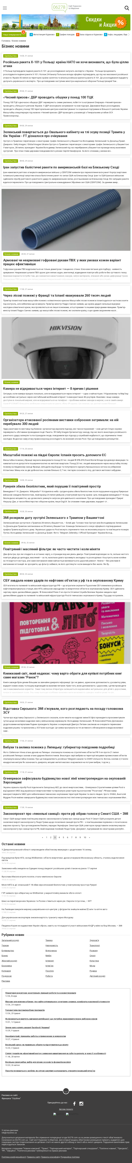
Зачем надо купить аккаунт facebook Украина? (27, 1027)
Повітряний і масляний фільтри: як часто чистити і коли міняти (51, 549)
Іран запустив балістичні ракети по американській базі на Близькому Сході (61, 167)
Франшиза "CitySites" (11, 1098)
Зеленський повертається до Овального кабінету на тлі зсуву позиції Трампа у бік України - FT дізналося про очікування (64, 134)
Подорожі (7, 976)
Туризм (5, 945)
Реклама (6, 981)
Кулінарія (6, 971)
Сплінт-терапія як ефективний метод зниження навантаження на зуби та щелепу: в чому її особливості (55, 1053)
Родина (93, 971)
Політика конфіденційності (14, 1157)
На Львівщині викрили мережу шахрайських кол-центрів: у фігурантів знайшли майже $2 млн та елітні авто (54, 909)
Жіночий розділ (9, 961)
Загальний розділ (10, 940)
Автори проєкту (66, 1109)
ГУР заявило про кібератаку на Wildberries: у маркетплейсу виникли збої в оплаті (41, 893)
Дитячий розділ (97, 976)
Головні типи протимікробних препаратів (25, 1010)
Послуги (50, 971)
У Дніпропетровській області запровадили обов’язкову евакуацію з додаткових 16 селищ (46, 849)
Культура (94, 961)
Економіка (7, 966)
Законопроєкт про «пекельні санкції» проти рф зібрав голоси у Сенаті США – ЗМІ (65, 814)
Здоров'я (94, 940)
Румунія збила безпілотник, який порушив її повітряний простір (52, 486)
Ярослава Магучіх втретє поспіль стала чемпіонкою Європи (31, 876)
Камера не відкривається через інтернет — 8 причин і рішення (50, 389)
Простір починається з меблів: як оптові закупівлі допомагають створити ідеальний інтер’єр (50, 1071)
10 (85, 837)
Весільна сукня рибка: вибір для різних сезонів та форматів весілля (38, 1062)
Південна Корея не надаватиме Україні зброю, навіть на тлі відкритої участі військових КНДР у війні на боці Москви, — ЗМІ (62, 925)
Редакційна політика (70, 1157)
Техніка (49, 940)
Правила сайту (33, 1157)
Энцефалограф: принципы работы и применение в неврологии (35, 1036)
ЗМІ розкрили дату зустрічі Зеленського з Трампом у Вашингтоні (53, 518)
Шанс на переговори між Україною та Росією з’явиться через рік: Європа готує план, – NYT (47, 901)
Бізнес (5, 955)
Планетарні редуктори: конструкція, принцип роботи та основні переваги (40, 993)
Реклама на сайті (10, 1095)
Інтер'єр (49, 966)
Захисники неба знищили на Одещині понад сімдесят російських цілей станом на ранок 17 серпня (49, 868)
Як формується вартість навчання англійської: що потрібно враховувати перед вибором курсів (51, 1019)
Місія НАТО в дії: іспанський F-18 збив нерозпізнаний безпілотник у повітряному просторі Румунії (49, 885)
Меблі (48, 955)
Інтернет (50, 961)
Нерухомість (52, 945)
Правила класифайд (50, 1157)
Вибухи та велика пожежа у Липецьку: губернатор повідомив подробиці (59, 747)
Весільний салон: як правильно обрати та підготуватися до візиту (36, 1045)
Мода (92, 966)
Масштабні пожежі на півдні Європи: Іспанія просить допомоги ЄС (54, 455)
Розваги (94, 950)
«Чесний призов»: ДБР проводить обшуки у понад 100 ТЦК (48, 97)
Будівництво (8, 950)
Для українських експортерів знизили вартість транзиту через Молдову (37, 917)
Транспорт (95, 945)
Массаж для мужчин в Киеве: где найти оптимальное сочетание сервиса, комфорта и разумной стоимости (57, 1002)
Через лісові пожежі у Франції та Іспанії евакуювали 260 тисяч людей (57, 295)
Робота (49, 976)
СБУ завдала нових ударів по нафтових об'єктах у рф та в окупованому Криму (63, 580)
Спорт (93, 955)
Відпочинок (51, 950)
